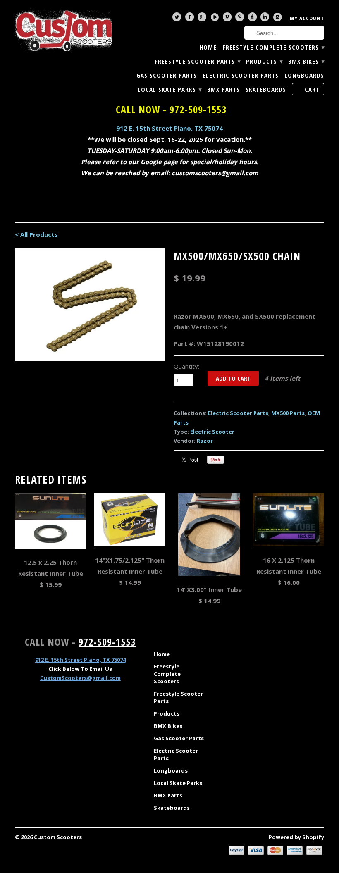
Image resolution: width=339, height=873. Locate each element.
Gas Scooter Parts (166, 75)
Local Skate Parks (169, 89)
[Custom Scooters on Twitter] (177, 19)
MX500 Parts (288, 413)
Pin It (215, 460)
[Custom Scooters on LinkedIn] (265, 19)
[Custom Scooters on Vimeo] (228, 19)
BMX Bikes (306, 61)
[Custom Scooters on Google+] (203, 19)
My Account (307, 18)
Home (208, 47)
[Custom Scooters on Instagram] (278, 19)
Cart (312, 89)
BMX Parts (223, 89)
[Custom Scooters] (63, 29)
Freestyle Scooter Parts (197, 61)
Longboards (304, 75)
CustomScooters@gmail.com (80, 678)
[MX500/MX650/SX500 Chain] (90, 304)
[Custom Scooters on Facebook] (190, 19)
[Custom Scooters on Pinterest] (240, 19)
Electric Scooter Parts (241, 75)
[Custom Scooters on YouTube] (215, 19)
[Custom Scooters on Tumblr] (253, 19)
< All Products (36, 234)
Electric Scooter (212, 431)
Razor (205, 440)
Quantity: (186, 366)
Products (264, 61)
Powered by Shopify (296, 837)
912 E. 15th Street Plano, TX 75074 (169, 128)
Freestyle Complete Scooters (273, 47)
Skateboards (266, 89)
